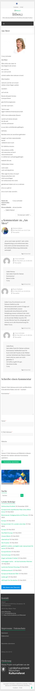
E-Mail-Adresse (6, 432)
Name (3, 421)
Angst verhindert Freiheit (9, 558)
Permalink (16, 232)
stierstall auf (5, 539)
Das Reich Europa (7, 533)
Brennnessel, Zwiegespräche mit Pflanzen (14, 515)
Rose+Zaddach (17, 289)
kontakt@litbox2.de (10, 613)
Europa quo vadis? (24, 215)
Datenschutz (5, 636)
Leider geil (4, 577)
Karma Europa (6, 555)
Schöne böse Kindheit (8, 506)
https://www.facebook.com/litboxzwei (15, 615)
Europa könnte (6, 551)
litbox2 (17, 14)
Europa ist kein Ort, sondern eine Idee (13, 524)
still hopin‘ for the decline (9, 580)
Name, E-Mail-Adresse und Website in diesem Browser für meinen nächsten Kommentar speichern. (16, 455)
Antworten (27, 253)
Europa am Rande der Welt (10, 573)
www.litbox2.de (6, 611)
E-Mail (21, 7)
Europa (3, 521)
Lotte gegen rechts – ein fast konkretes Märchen (16, 561)
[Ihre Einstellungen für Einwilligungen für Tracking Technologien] (32, 687)
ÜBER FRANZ (9, 210)
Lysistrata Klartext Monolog (10, 567)
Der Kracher (5, 543)
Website (4, 441)
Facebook (16, 7)
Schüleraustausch (7, 570)
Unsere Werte (5, 536)
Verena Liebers (17, 228)
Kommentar (5, 393)
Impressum (4, 633)
